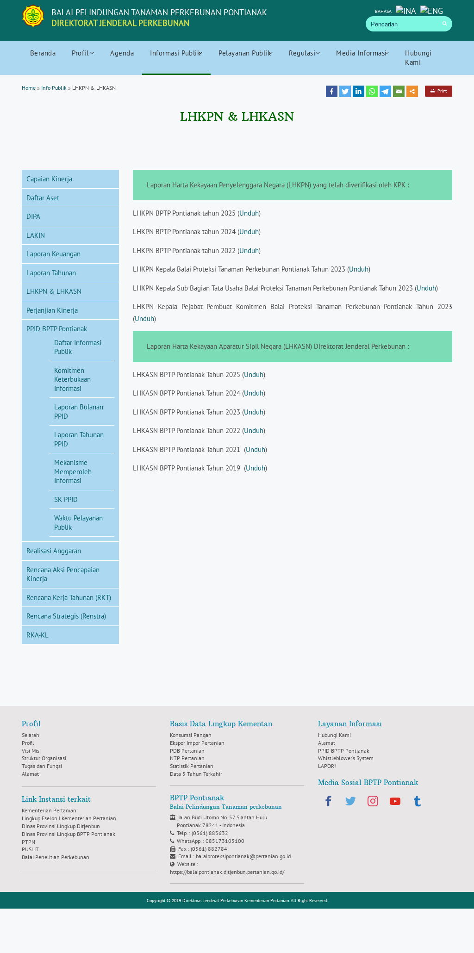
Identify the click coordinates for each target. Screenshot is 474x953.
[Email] (399, 91)
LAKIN (35, 235)
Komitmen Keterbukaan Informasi (72, 379)
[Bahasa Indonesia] (406, 10)
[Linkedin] (358, 91)
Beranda (43, 53)
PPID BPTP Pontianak (56, 328)
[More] (412, 91)
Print (441, 91)
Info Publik (54, 87)
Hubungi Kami (418, 58)
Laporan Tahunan (51, 272)
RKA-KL (37, 635)
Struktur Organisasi (44, 758)
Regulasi (302, 53)
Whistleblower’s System (346, 758)
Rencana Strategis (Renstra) (66, 616)
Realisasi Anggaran (53, 550)
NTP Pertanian (187, 758)
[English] (431, 10)
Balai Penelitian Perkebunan (55, 857)
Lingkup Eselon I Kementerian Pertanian (69, 818)
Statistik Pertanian (191, 765)
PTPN (28, 841)
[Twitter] (345, 91)
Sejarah (30, 734)
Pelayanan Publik (244, 53)
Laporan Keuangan (53, 253)
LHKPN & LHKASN (53, 291)
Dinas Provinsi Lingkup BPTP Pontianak (68, 833)
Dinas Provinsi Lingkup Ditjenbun (61, 826)
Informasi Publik (175, 53)
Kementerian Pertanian (49, 810)
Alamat (30, 773)
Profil (80, 53)
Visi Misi (31, 750)
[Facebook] (331, 91)
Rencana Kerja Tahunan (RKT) (68, 597)
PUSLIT (30, 849)
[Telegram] (385, 91)
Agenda (122, 53)
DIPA (33, 216)
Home (29, 87)
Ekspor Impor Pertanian (197, 742)
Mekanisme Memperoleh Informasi (73, 471)
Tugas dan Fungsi (42, 765)
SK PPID (66, 499)
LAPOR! (327, 765)
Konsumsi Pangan (191, 734)
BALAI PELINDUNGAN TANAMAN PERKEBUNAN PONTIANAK (159, 17)
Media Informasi (361, 53)
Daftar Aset (42, 197)
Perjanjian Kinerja (52, 310)
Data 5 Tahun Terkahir (196, 773)
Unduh (249, 213)
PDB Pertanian (187, 750)
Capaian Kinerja (49, 178)
